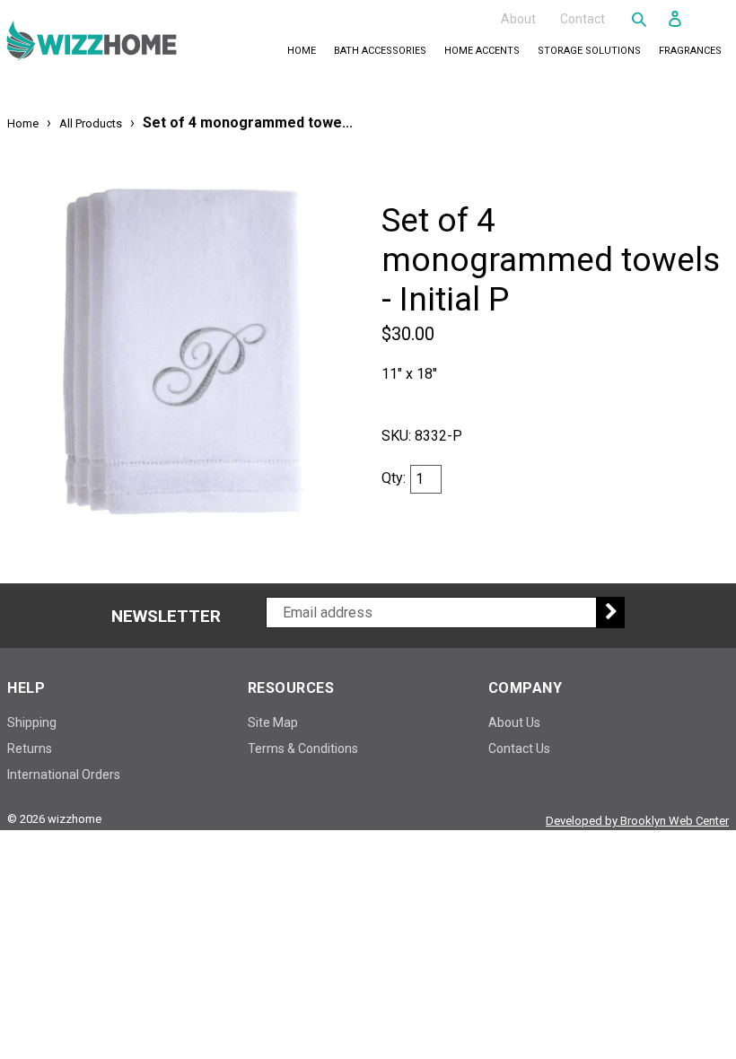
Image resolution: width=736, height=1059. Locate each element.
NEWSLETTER (166, 616)
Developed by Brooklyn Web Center (637, 820)
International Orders (63, 774)
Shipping (32, 722)
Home (301, 51)
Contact (582, 18)
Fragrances (694, 50)
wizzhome (74, 819)
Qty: (393, 477)
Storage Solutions (593, 50)
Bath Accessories (384, 50)
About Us (514, 722)
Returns (29, 748)
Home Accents (485, 50)
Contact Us (519, 748)
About (518, 18)
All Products (90, 123)
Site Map (273, 722)
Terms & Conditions (303, 748)
